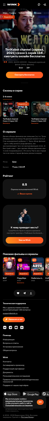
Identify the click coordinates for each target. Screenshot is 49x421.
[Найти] (39, 4)
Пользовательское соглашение (18, 405)
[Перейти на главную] (22, 4)
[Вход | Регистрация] (44, 4)
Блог (14, 162)
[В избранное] (18, 293)
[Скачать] (30, 293)
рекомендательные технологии (19, 401)
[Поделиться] (24, 293)
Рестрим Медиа (27, 417)
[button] (4, 4)
